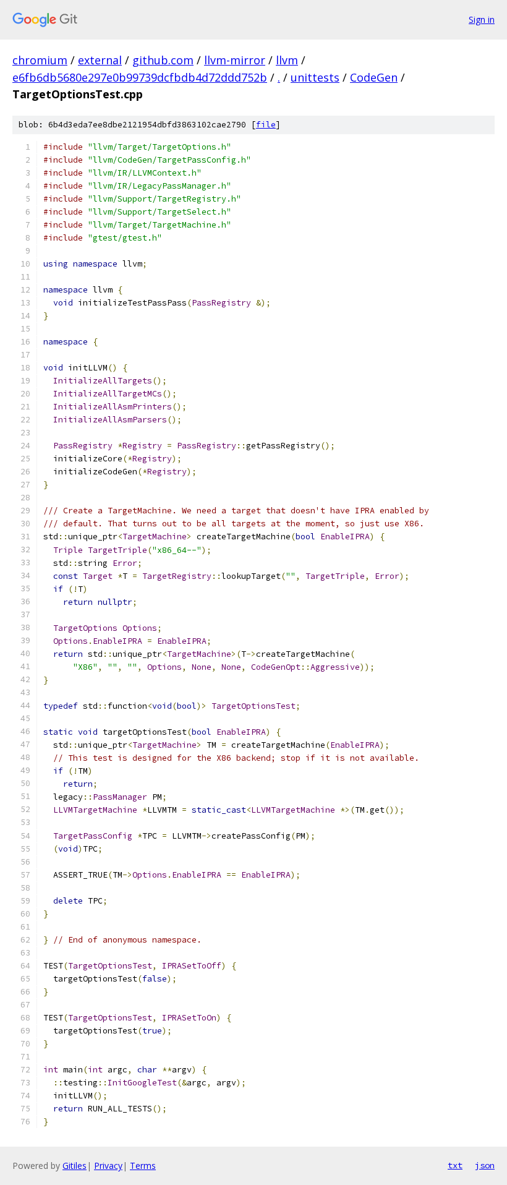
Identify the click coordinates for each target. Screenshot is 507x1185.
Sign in (482, 19)
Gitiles (74, 1165)
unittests (315, 77)
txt (455, 1165)
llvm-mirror (234, 60)
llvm (287, 60)
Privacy (108, 1165)
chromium (39, 60)
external (100, 60)
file (266, 124)
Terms (143, 1165)
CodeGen (374, 77)
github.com (163, 60)
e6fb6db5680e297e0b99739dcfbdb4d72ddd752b (139, 77)
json (485, 1165)
